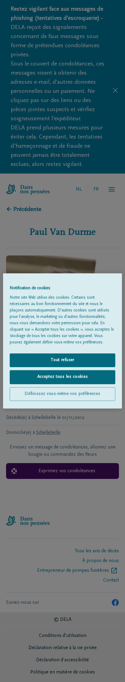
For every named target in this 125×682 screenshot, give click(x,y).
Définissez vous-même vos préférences (62, 394)
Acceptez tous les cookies (62, 377)
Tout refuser (62, 360)
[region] (62, 341)
